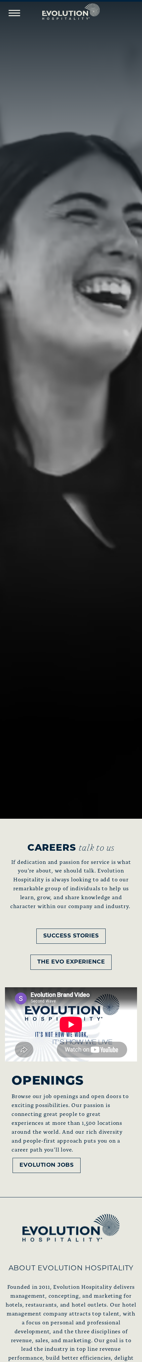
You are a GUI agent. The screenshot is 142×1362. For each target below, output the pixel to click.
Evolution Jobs (46, 1165)
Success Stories (71, 936)
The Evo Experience (71, 962)
